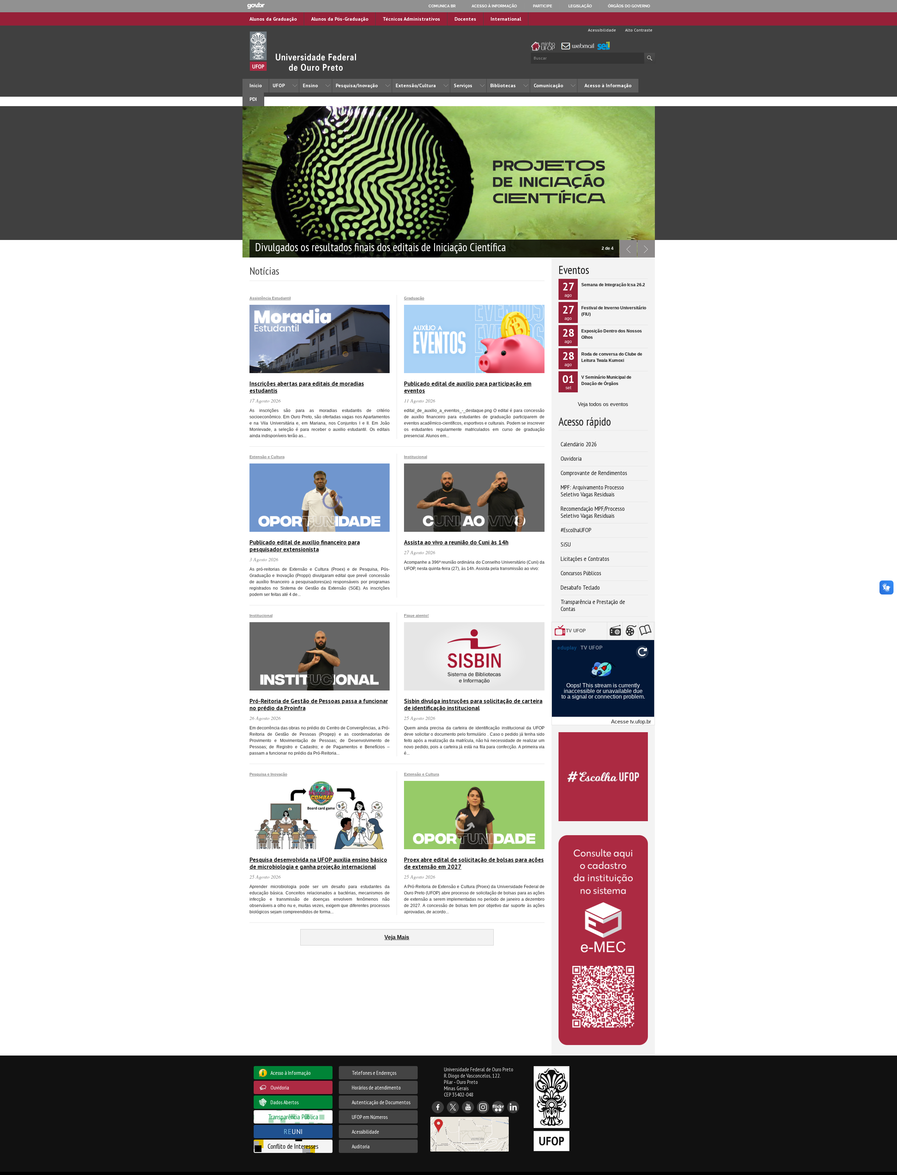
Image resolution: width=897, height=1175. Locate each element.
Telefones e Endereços (374, 1072)
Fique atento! (416, 615)
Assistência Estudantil (270, 298)
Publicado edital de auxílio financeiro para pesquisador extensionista (304, 545)
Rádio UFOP (616, 631)
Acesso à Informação (607, 85)
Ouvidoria (571, 458)
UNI (293, 1131)
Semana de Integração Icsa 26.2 (613, 284)
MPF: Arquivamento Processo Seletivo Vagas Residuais (592, 490)
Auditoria (361, 1146)
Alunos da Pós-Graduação (339, 19)
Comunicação (548, 85)
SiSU (566, 544)
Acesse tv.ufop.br (631, 721)
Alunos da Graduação (273, 19)
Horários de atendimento (376, 1087)
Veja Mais (396, 937)
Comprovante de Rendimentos (594, 473)
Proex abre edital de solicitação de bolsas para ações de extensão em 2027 (474, 863)
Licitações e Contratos (585, 559)
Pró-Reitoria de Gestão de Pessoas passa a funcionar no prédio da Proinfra (318, 704)
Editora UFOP (647, 631)
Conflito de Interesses (293, 1146)
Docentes (465, 19)
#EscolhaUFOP (576, 530)
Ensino (310, 85)
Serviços (463, 85)
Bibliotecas (503, 85)
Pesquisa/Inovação (357, 85)
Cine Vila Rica (631, 631)
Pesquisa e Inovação (268, 774)
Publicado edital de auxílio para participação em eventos (468, 387)
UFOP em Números (370, 1116)
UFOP (279, 85)
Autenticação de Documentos (381, 1102)
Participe (542, 6)
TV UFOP (584, 630)
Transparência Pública (293, 1116)
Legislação (580, 6)
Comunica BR (442, 6)
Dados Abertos (285, 1102)
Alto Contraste (638, 30)
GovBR (256, 5)
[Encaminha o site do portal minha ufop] (545, 46)
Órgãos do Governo (629, 6)
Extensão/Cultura (416, 85)
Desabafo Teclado (580, 587)
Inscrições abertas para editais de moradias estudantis (306, 387)
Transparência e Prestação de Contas (593, 605)
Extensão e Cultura (267, 457)
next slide (646, 248)
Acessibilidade (601, 30)
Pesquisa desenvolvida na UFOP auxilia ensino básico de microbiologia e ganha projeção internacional (318, 863)
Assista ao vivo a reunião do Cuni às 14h (456, 542)
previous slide (628, 248)
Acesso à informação (494, 6)
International (506, 19)
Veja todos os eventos (603, 404)
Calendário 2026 (579, 444)
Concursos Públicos (581, 573)
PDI (253, 99)
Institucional (415, 457)
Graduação (414, 298)
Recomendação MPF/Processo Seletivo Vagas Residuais (593, 512)
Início (255, 85)
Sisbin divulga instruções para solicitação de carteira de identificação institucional (473, 704)
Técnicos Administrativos (411, 19)
